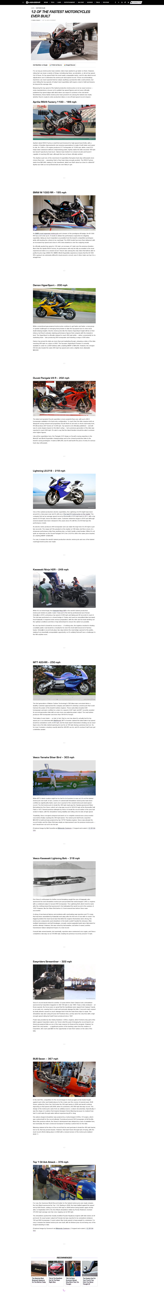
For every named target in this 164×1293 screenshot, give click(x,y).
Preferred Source (57, 65)
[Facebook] (115, 2)
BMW (94, 229)
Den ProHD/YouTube (90, 606)
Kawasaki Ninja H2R (59, 611)
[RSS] (128, 2)
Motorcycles (40, 8)
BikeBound (57, 720)
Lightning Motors (91, 507)
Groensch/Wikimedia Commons (88, 1198)
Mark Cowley (36, 20)
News (46, 2)
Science (90, 2)
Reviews (106, 2)
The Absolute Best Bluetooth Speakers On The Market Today (39, 1280)
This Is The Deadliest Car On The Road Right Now (55, 1280)
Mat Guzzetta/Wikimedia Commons (87, 794)
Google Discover (70, 65)
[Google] (122, 2)
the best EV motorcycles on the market (77, 514)
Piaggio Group (92, 138)
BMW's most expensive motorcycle (47, 233)
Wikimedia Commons (65, 828)
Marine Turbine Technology (89, 699)
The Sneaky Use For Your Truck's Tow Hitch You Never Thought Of (89, 1281)
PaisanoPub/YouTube (90, 998)
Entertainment (69, 2)
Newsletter (137, 2)
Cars (59, 2)
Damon (93, 322)
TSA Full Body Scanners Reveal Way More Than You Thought (72, 1281)
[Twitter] (118, 2)
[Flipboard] (125, 2)
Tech (52, 2)
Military (81, 2)
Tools (98, 2)
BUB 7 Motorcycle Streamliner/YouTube (86, 1095)
